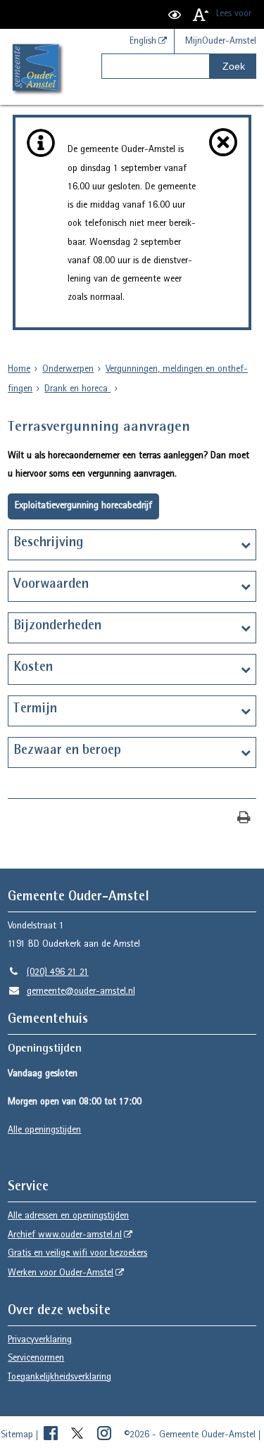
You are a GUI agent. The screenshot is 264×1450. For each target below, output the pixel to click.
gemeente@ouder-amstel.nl (71, 992)
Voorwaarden (51, 585)
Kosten (33, 668)
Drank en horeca (77, 389)
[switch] (174, 14)
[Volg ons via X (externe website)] (78, 1435)
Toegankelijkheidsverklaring (59, 1377)
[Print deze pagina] (244, 819)
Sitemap (17, 1435)
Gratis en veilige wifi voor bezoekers (77, 1254)
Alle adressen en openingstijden (68, 1216)
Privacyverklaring (40, 1340)
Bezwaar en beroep (67, 751)
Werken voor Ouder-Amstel (60, 1273)
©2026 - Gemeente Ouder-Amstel (190, 1435)
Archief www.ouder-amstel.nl (65, 1235)
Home (19, 369)
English (143, 41)
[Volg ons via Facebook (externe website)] (52, 1435)
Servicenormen (36, 1358)
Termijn (35, 709)
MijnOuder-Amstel (220, 41)
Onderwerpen (68, 369)
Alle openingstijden (44, 1130)
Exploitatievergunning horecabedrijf (83, 506)
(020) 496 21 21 (48, 973)
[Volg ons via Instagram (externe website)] (105, 1435)
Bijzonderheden (57, 626)
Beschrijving (48, 543)
